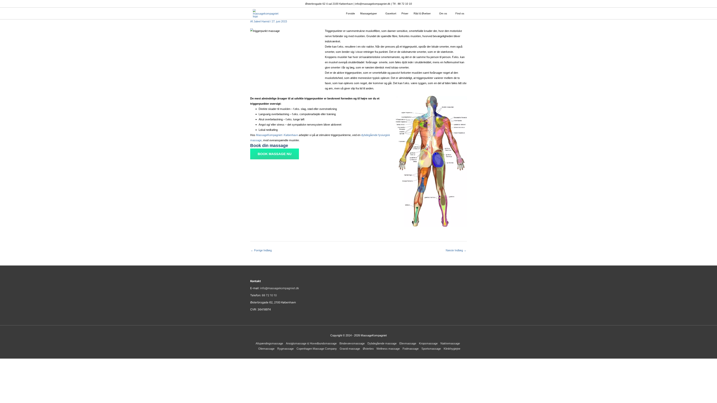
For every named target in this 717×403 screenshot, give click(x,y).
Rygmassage (285, 348)
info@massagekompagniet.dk (279, 288)
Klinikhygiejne (452, 348)
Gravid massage (350, 348)
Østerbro (368, 348)
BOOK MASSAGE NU (274, 154)
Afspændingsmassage (269, 343)
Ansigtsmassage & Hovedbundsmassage (311, 343)
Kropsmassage (428, 343)
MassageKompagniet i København (277, 135)
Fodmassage (411, 348)
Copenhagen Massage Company (317, 348)
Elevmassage (407, 343)
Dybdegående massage (382, 343)
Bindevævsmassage (352, 343)
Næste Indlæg (456, 250)
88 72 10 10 (269, 295)
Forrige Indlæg (261, 250)
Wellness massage (388, 348)
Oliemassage (266, 348)
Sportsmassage (431, 348)
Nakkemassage (450, 343)
